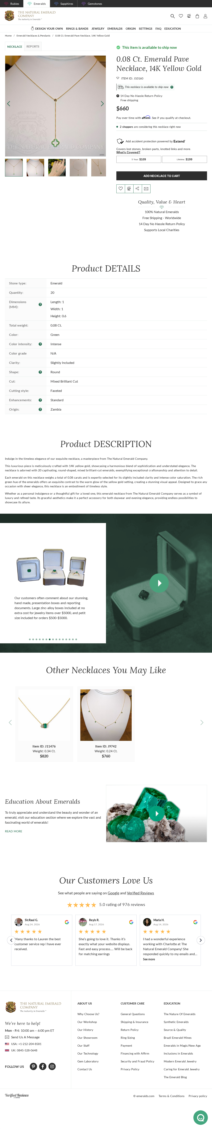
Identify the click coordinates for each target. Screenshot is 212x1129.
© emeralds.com (143, 1096)
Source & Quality (175, 1029)
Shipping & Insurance (134, 1022)
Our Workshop (87, 1022)
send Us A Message (25, 1037)
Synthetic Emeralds (176, 1022)
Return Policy (130, 1029)
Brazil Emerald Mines (178, 1037)
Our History (85, 1029)
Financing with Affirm (135, 1053)
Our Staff (83, 1045)
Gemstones (95, 3)
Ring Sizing (128, 1037)
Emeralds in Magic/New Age (182, 1045)
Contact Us (84, 1069)
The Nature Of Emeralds (179, 1014)
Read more (13, 831)
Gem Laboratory (88, 1061)
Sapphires (66, 3)
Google (113, 893)
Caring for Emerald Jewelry (182, 1069)
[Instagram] (52, 1066)
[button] (102, 103)
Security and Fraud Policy (137, 1061)
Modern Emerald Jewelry (180, 1061)
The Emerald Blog (175, 1077)
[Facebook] (42, 1066)
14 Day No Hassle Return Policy (141, 96)
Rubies (14, 3)
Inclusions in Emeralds (178, 1053)
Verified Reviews (140, 893)
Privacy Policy (130, 1069)
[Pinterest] (33, 1066)
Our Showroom (87, 1037)
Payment (126, 1045)
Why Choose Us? (88, 1014)
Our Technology (87, 1053)
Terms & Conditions (171, 1096)
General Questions (133, 1014)
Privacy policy (198, 1096)
